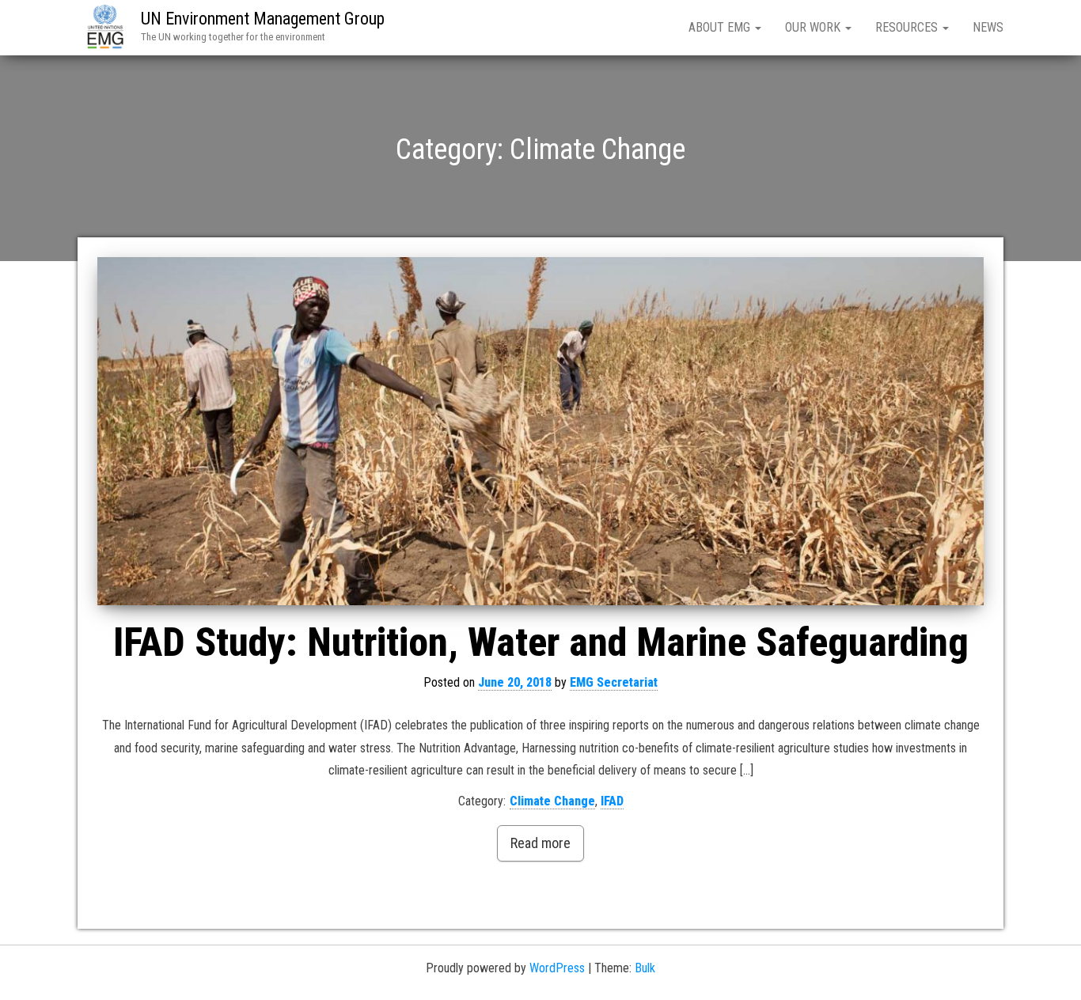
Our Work (814, 27)
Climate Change (552, 801)
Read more (540, 843)
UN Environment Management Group (263, 18)
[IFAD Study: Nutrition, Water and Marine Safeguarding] (540, 431)
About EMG (720, 27)
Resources (908, 27)
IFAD (612, 801)
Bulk (645, 967)
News (988, 27)
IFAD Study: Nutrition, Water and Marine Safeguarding (541, 642)
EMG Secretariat (614, 682)
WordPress (557, 967)
